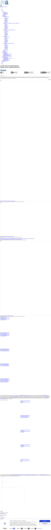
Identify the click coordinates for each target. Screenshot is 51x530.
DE (2, 63)
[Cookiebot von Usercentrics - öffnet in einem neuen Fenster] (5, 528)
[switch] (22, 528)
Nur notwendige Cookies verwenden (45, 523)
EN (2, 62)
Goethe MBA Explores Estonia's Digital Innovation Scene (7, 236)
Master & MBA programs (3, 70)
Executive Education (9, 70)
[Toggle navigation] (1, 7)
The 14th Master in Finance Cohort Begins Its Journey (6, 315)
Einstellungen (39, 528)
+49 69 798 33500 (2, 517)
